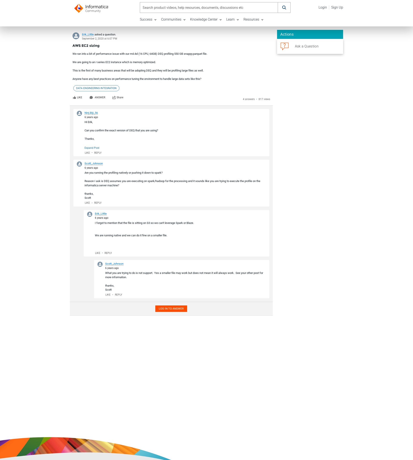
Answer (100, 97)
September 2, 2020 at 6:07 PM (99, 38)
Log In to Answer (171, 308)
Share (120, 97)
